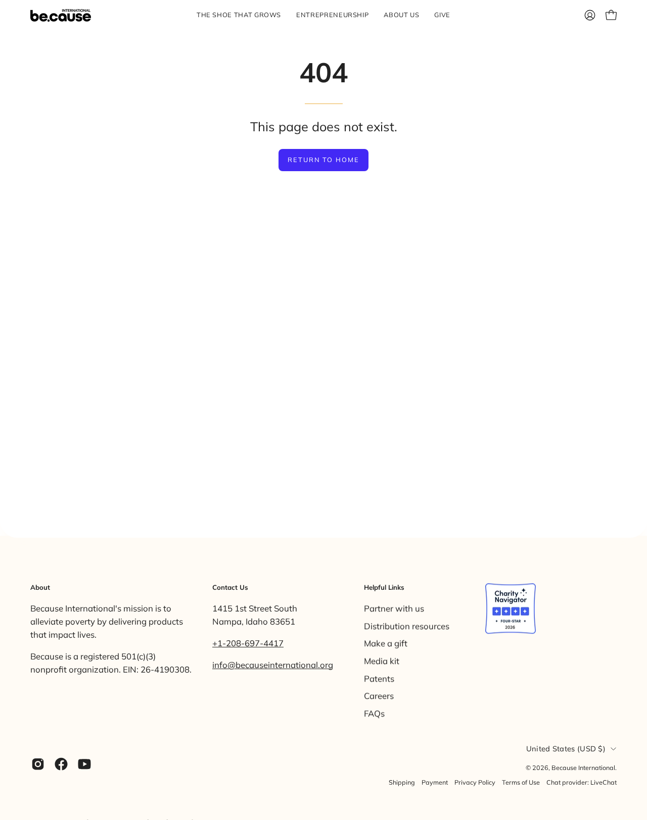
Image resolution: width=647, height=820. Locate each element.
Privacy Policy (474, 782)
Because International (583, 767)
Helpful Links (384, 587)
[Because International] (60, 15)
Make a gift (385, 643)
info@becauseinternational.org (272, 664)
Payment (435, 782)
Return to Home (323, 160)
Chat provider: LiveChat (581, 782)
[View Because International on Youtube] (84, 764)
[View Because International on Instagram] (37, 764)
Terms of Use (521, 782)
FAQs (374, 712)
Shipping (402, 782)
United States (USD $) (566, 749)
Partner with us (394, 608)
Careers (379, 695)
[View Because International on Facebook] (61, 764)
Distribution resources (406, 625)
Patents (379, 678)
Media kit (381, 660)
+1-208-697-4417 (248, 643)
